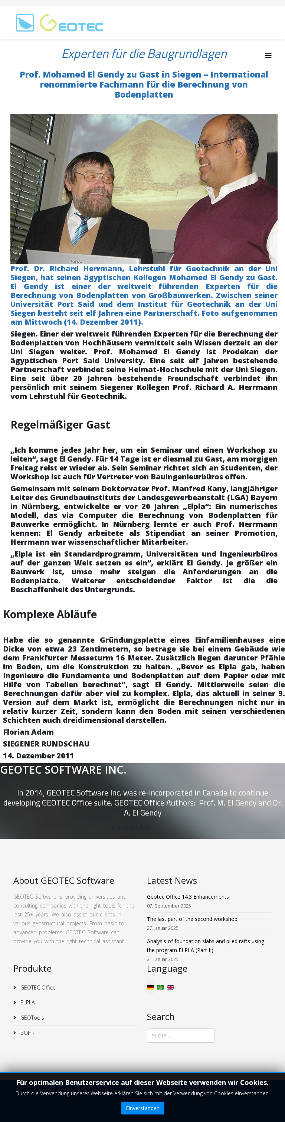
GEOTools (31, 1017)
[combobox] (181, 1035)
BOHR (27, 1032)
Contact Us (131, 827)
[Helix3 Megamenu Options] (268, 55)
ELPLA (27, 1002)
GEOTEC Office (37, 987)
